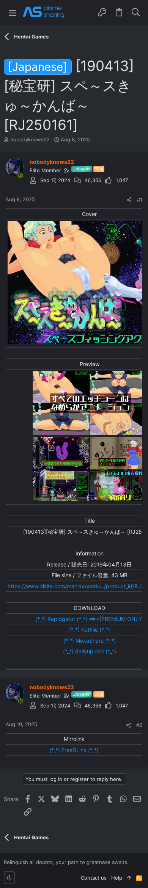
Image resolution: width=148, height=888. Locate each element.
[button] (12, 12)
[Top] (129, 877)
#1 (139, 200)
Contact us (94, 878)
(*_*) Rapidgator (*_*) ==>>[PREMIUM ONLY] (89, 619)
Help (116, 878)
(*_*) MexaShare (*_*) (89, 640)
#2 (139, 725)
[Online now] (20, 175)
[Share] (129, 199)
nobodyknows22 (30, 139)
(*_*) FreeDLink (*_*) (74, 750)
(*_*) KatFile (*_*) (89, 629)
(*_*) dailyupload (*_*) (89, 651)
